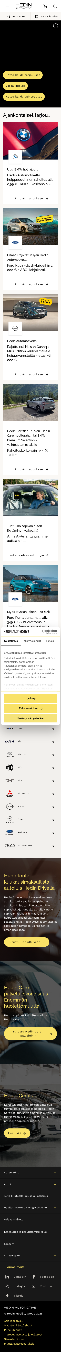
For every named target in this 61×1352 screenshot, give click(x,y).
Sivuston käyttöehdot (18, 1325)
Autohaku (18, 16)
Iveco (21, 728)
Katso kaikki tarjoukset (23, 75)
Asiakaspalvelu (13, 1219)
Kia (20, 741)
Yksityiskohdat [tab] (31, 640)
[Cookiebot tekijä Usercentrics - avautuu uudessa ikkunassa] (43, 631)
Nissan (22, 806)
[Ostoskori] (45, 6)
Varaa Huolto (15, 85)
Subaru (22, 832)
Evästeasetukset (28, 708)
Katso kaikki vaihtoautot (24, 96)
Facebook (47, 1276)
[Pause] (55, 26)
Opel (21, 819)
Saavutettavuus (14, 1339)
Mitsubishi (24, 793)
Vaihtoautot (25, 845)
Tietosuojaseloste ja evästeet (23, 1334)
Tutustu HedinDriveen (24, 942)
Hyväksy (31, 698)
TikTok (18, 1295)
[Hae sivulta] (55, 6)
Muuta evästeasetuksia (19, 1343)
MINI (20, 780)
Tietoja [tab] (50, 640)
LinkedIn (20, 1276)
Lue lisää (14, 1133)
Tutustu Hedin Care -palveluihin (28, 1033)
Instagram (21, 1286)
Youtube (46, 1286)
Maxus (22, 754)
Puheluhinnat (13, 1330)
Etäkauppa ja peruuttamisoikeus (25, 1231)
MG (20, 767)
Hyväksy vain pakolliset (30, 718)
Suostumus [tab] (11, 640)
